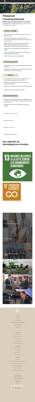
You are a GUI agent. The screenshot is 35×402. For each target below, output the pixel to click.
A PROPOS (18, 317)
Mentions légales (18, 375)
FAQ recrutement (18, 352)
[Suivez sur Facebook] (11, 386)
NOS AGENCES (18, 320)
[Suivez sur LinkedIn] (17, 386)
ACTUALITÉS (18, 327)
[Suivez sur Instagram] (14, 386)
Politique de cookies (18, 376)
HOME (18, 315)
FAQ (18, 383)
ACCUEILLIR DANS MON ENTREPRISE (18, 322)
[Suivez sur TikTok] (22, 386)
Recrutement (18, 381)
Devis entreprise (18, 380)
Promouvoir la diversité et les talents (18, 363)
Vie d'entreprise (18, 350)
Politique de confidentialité (18, 378)
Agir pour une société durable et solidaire (18, 361)
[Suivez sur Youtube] (20, 386)
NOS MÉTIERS (18, 332)
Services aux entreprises (17, 334)
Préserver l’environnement (18, 365)
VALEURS (18, 357)
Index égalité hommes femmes (17, 370)
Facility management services (18, 343)
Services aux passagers (18, 336)
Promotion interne (18, 354)
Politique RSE (17, 359)
